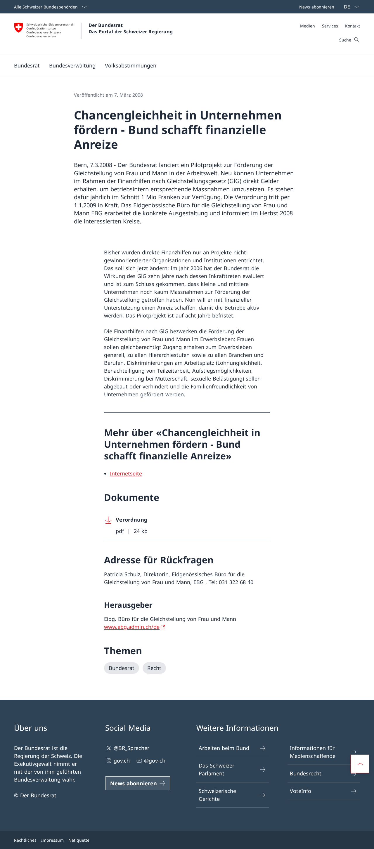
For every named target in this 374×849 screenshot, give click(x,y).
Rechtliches (25, 840)
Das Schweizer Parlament (216, 769)
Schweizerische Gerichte (217, 794)
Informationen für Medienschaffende (312, 751)
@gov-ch (154, 760)
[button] (26, 65)
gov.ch (122, 760)
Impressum (52, 840)
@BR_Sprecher (131, 747)
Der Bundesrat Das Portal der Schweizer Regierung (131, 28)
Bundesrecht (305, 773)
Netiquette (78, 840)
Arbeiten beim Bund (224, 747)
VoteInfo (300, 790)
